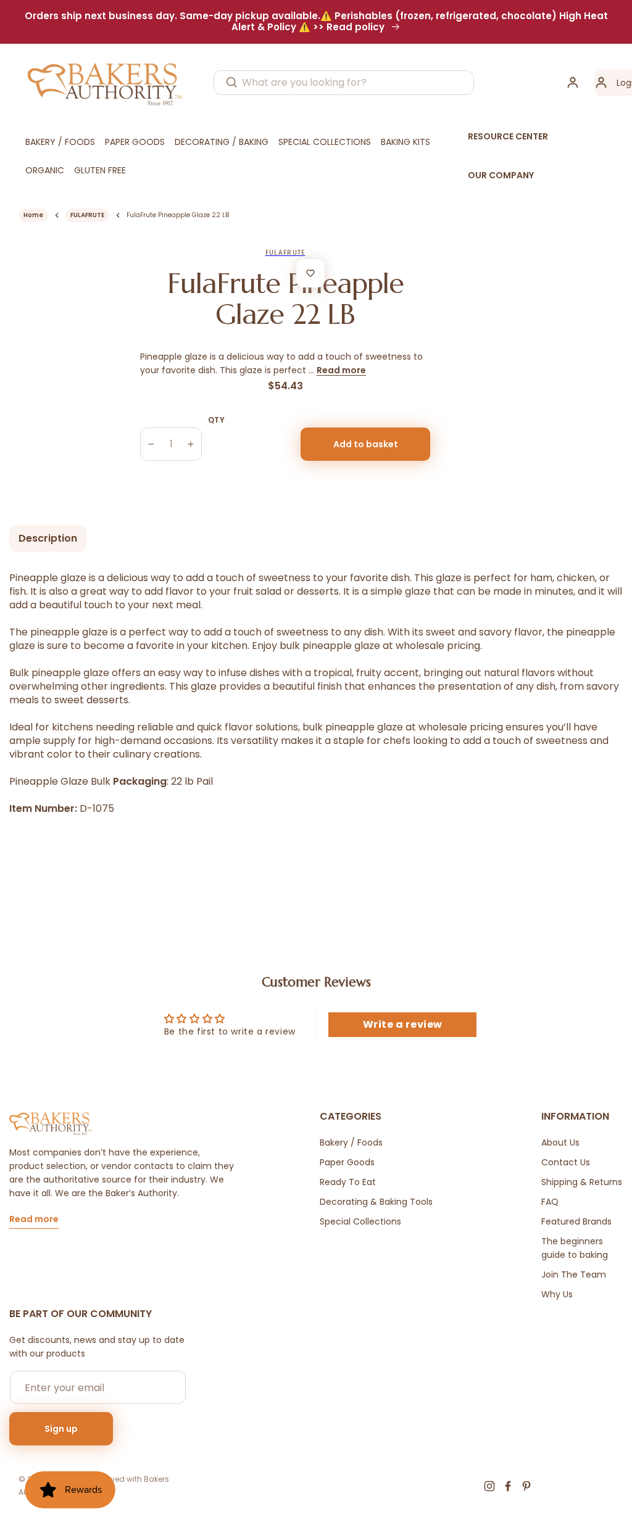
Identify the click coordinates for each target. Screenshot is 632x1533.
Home (33, 215)
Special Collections (360, 1221)
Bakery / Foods (351, 1142)
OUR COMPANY (501, 175)
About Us (560, 1142)
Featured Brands (576, 1221)
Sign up (61, 1429)
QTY (216, 420)
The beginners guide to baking (574, 1248)
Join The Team (573, 1274)
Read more (341, 370)
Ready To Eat (348, 1182)
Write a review (403, 1024)
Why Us (557, 1294)
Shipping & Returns (581, 1182)
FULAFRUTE (87, 215)
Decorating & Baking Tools (376, 1202)
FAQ (550, 1202)
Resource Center (508, 136)
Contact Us (565, 1162)
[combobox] (344, 82)
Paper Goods (347, 1162)
